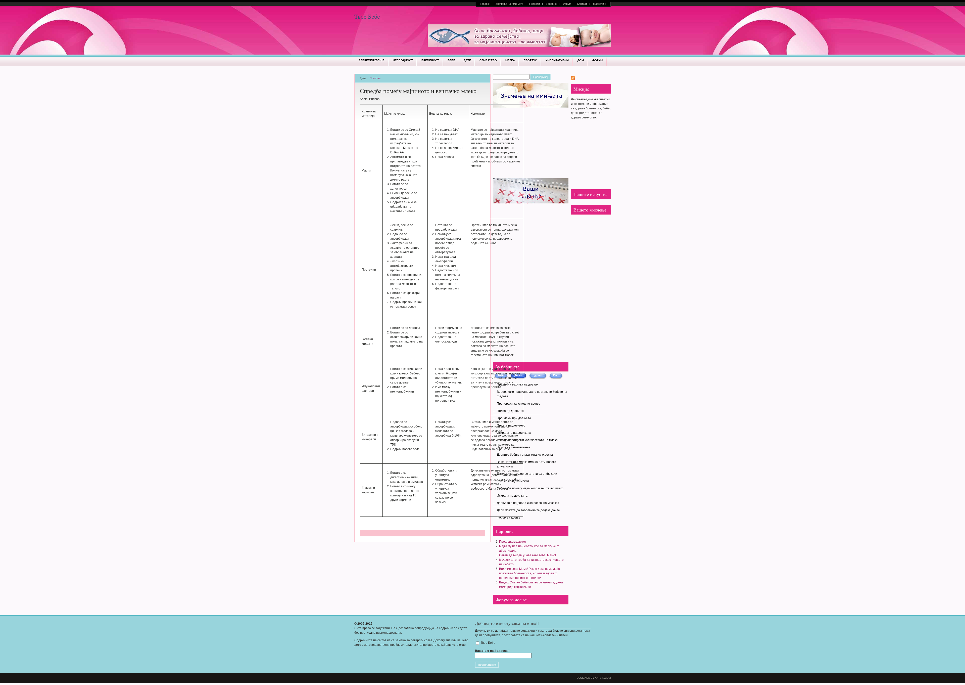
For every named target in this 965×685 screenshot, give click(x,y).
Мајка (510, 60)
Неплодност (403, 60)
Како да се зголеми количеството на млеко (527, 440)
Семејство (488, 60)
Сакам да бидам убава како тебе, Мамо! (527, 555)
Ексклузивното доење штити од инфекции (527, 474)
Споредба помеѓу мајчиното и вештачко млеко (530, 488)
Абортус (530, 60)
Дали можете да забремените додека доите (528, 510)
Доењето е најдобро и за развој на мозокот (528, 503)
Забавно (551, 3)
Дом (580, 60)
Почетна (375, 78)
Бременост (430, 60)
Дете (467, 60)
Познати (534, 3)
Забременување (371, 60)
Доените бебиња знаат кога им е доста (525, 454)
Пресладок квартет (512, 541)
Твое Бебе (367, 16)
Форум (567, 3)
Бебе (451, 60)
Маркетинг (599, 3)
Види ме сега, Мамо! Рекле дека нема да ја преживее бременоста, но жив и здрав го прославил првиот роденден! (529, 573)
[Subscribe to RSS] (573, 79)
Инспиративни (557, 60)
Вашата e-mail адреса (492, 651)
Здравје (485, 3)
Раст (556, 375)
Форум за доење (508, 517)
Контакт (582, 3)
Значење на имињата (509, 3)
